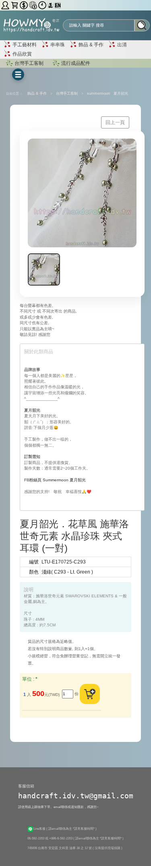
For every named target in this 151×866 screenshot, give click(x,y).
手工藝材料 (24, 45)
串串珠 (57, 45)
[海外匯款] (33, 5)
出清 (121, 45)
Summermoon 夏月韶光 (64, 480)
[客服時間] (43, 5)
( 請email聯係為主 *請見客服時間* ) (71, 829)
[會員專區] (5, 5)
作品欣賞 (21, 53)
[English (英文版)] (58, 5)
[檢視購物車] (15, 5)
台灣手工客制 (28, 63)
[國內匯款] (24, 5)
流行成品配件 (75, 63)
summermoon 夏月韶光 (107, 93)
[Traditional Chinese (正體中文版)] (51, 5)
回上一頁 (115, 122)
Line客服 (39, 829)
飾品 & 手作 (90, 45)
